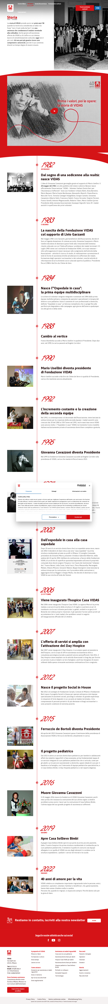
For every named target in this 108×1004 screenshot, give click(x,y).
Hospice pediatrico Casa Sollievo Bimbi (65, 966)
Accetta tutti (78, 517)
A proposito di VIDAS (38, 951)
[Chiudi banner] (89, 485)
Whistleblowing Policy (75, 999)
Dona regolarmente (37, 980)
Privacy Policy (30, 999)
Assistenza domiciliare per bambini (66, 962)
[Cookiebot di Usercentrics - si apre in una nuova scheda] (78, 485)
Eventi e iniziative (84, 973)
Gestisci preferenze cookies (57, 999)
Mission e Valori (36, 954)
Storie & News (22, 4)
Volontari (82, 959)
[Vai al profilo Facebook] (48, 940)
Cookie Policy (41, 999)
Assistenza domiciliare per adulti (65, 957)
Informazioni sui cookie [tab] (79, 491)
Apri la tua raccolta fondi (38, 977)
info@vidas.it (16, 969)
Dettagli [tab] (54, 491)
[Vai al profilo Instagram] (59, 940)
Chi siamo (30, 4)
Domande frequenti (61, 973)
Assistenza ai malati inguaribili (65, 951)
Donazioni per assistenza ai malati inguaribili (41, 971)
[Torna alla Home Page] (10, 8)
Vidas (8, 19)
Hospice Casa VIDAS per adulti (64, 959)
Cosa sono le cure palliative (63, 954)
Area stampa (35, 959)
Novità (81, 967)
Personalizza (53, 517)
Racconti (82, 951)
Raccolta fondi (83, 976)
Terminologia (59, 976)
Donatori (82, 962)
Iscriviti (94, 920)
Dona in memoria (36, 975)
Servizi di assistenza (41, 4)
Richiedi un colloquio (61, 970)
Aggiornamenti (83, 970)
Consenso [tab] (29, 491)
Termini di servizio (67, 1001)
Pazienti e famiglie (85, 954)
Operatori (82, 957)
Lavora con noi (35, 962)
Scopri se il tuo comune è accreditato (18, 990)
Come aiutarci (22, 12)
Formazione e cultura (54, 4)
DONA (97, 8)
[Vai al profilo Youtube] (53, 940)
